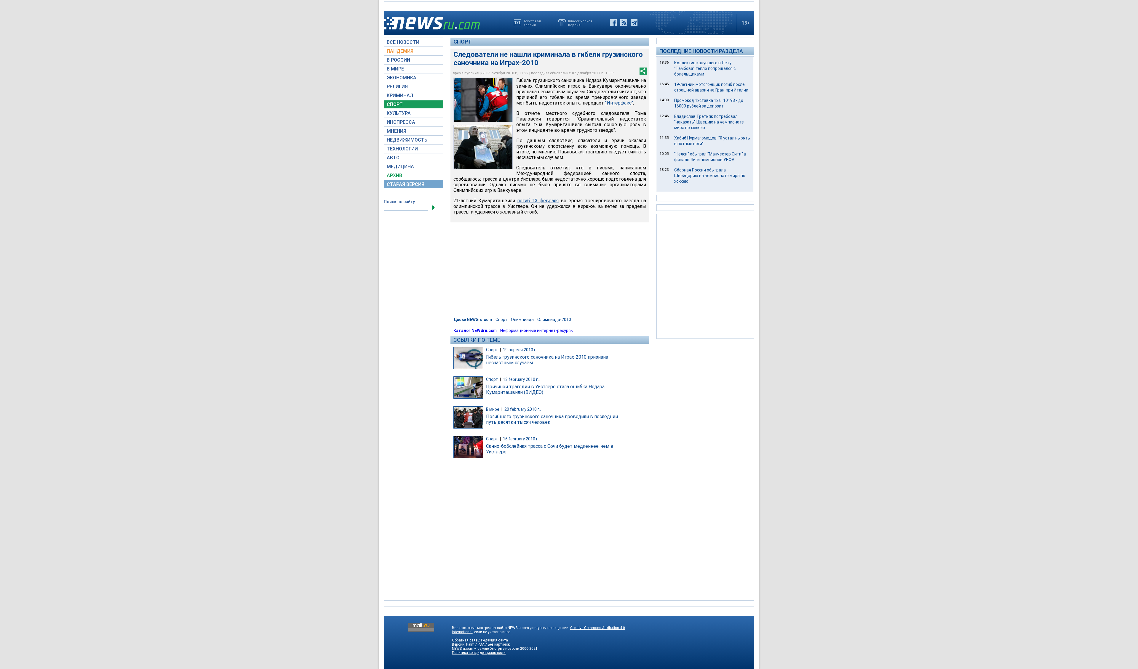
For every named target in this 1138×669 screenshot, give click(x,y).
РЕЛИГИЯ (397, 86)
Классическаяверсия (580, 22)
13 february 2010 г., (521, 379)
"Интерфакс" (619, 103)
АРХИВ (394, 175)
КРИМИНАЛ (400, 95)
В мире (492, 409)
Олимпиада (522, 319)
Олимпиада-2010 (554, 319)
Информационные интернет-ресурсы (536, 330)
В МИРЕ (395, 69)
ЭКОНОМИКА (401, 78)
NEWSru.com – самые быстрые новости (485, 648)
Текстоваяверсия (532, 22)
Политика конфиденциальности (479, 653)
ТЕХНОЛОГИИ (402, 149)
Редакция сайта (494, 640)
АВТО (393, 158)
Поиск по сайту (399, 201)
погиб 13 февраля (537, 200)
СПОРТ (395, 104)
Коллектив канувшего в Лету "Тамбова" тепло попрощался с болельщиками (705, 68)
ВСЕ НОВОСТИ (403, 42)
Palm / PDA (475, 644)
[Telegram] (634, 22)
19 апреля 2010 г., (520, 349)
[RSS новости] (623, 22)
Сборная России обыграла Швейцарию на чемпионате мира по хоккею (709, 176)
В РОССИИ (398, 60)
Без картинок (499, 644)
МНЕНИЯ (396, 131)
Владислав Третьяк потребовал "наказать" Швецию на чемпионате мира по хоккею (709, 122)
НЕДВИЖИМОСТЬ (407, 140)
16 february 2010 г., (521, 439)
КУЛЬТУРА (399, 113)
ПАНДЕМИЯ (400, 51)
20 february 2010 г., (522, 409)
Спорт (462, 41)
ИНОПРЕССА (401, 122)
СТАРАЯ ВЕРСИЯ (405, 184)
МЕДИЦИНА (400, 166)
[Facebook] (613, 22)
